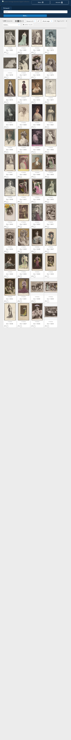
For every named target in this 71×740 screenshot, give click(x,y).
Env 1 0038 (9, 324)
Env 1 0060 (37, 174)
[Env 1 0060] (37, 162)
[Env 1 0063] (50, 137)
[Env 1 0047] (50, 237)
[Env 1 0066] (9, 137)
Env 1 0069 (23, 125)
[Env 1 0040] (37, 287)
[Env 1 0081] (23, 38)
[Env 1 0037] (23, 311)
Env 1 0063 (50, 149)
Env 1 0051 (50, 224)
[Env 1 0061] (9, 162)
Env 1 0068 (37, 125)
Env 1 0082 (9, 50)
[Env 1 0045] (23, 262)
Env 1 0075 (50, 75)
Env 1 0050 (9, 249)
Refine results (29, 24)
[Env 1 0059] (50, 162)
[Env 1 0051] (50, 212)
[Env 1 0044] (37, 262)
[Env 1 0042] (9, 287)
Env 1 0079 (50, 50)
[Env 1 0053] (23, 212)
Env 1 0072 (37, 100)
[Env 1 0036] (37, 311)
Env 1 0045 (23, 274)
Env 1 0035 (50, 324)
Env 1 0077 (23, 75)
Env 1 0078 (9, 75)
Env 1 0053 (23, 224)
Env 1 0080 (37, 50)
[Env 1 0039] (50, 287)
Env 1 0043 (50, 274)
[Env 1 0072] (37, 87)
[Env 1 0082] (9, 38)
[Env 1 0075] (50, 63)
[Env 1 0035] (50, 311)
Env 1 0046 (9, 274)
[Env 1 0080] (37, 38)
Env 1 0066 (9, 149)
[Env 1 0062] (23, 162)
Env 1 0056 (37, 199)
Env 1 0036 (37, 324)
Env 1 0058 (9, 199)
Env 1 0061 (9, 174)
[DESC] (38, 21)
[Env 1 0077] (23, 63)
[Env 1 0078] (9, 63)
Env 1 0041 (23, 299)
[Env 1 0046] (9, 262)
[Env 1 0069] (23, 112)
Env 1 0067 (50, 125)
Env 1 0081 (23, 50)
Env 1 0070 (9, 125)
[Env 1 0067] (50, 112)
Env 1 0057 (23, 199)
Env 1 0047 (50, 249)
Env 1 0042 (9, 299)
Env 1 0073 (23, 100)
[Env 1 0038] (9, 311)
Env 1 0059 (50, 174)
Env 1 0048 (37, 249)
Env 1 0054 (9, 224)
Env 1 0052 (37, 224)
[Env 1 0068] (37, 112)
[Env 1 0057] (23, 187)
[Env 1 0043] (50, 262)
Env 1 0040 (37, 299)
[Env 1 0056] (37, 187)
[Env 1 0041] (23, 287)
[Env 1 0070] (9, 112)
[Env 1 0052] (37, 212)
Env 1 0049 (23, 249)
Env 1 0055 (50, 199)
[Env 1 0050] (9, 237)
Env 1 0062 (23, 174)
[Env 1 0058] (9, 187)
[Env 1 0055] (50, 187)
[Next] (66, 21)
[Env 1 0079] (50, 38)
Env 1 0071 (50, 100)
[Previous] (55, 21)
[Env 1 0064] (37, 137)
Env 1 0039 (50, 299)
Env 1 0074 (9, 100)
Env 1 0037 (23, 324)
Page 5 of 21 (61, 21)
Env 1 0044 (37, 274)
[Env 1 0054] (9, 212)
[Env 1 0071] (50, 87)
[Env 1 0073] (23, 87)
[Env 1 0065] (23, 137)
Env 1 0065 (23, 149)
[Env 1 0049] (23, 237)
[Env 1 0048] (37, 237)
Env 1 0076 (37, 75)
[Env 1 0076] (37, 63)
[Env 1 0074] (9, 87)
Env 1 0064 (37, 149)
